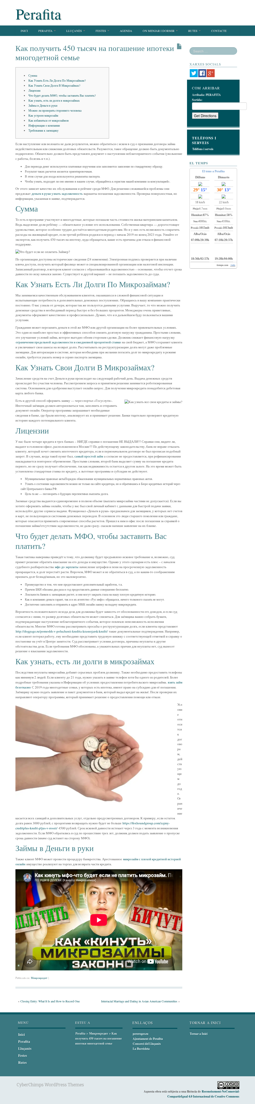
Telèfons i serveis (202, 149)
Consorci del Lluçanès (147, 1044)
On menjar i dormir (159, 31)
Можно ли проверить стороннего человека (54, 110)
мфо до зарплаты (66, 567)
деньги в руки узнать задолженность (57, 193)
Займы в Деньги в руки (42, 105)
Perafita (38, 14)
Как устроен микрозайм (43, 115)
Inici (24, 31)
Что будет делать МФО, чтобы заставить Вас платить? (62, 95)
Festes (101, 31)
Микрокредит (39, 978)
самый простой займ (88, 456)
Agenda (126, 31)
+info (232, 265)
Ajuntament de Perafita (148, 1039)
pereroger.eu (140, 1034)
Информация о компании (44, 125)
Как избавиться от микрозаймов (48, 120)
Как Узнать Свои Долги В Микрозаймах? (54, 85)
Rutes (193, 31)
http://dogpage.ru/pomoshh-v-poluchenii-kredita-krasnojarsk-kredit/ (62, 631)
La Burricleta (141, 1049)
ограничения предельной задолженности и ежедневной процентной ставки (68, 342)
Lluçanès (74, 31)
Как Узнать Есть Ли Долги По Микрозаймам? (57, 80)
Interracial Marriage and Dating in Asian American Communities (139, 1001)
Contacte (219, 31)
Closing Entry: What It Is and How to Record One (50, 1001)
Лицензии (34, 90)
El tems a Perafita (213, 171)
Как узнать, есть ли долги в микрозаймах (54, 100)
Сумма (32, 75)
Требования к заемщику (43, 130)
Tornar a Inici (198, 1034)
